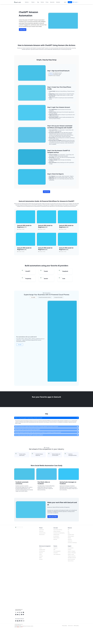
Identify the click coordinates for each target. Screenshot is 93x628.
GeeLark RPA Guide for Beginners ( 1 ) (24, 226)
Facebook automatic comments (22, 482)
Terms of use (70, 625)
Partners (42, 2)
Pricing (47, 2)
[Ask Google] (17, 620)
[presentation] (25, 216)
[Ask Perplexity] (21, 620)
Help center (52, 2)
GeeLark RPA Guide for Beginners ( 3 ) (66, 226)
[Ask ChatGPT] (15, 620)
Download (58, 2)
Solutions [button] (26, 2)
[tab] (33, 297)
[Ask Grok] (23, 620)
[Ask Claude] (19, 620)
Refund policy (76, 625)
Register (50, 73)
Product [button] (32, 2)
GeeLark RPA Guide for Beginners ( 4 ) (24, 248)
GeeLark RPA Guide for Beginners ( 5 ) (45, 248)
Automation (20, 229)
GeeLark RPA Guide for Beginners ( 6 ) (66, 248)
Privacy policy (64, 625)
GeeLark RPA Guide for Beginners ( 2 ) (45, 226)
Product (23, 229)
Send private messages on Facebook (68, 482)
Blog (38, 2)
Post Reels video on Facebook (44, 482)
